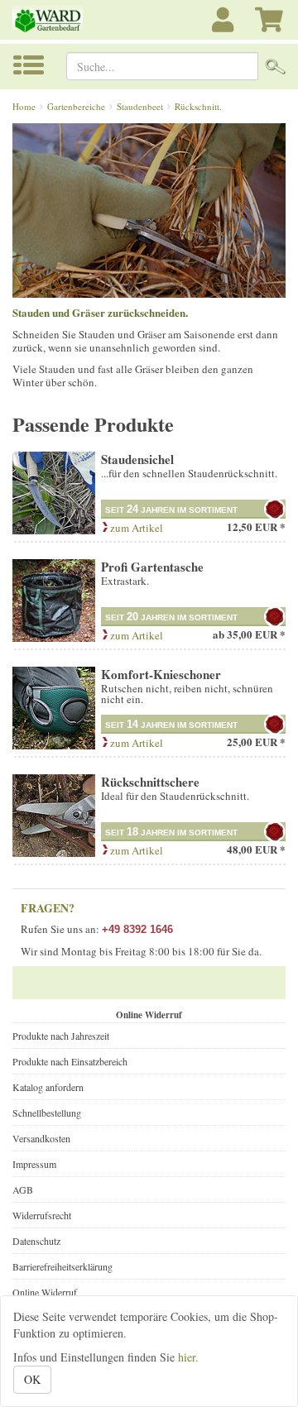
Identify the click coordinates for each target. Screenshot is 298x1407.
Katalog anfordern (48, 1087)
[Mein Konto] (225, 28)
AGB (22, 1189)
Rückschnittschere (150, 782)
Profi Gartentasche (152, 567)
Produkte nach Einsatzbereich (69, 1061)
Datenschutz (36, 1240)
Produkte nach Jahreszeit (60, 1035)
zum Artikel (135, 527)
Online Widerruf (44, 1292)
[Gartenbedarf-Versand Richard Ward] (49, 20)
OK (32, 1379)
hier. (188, 1357)
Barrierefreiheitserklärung (62, 1266)
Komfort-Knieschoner (161, 674)
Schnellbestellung (46, 1112)
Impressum (34, 1163)
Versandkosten (41, 1138)
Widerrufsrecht (41, 1215)
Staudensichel (137, 459)
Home (24, 106)
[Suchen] (275, 66)
